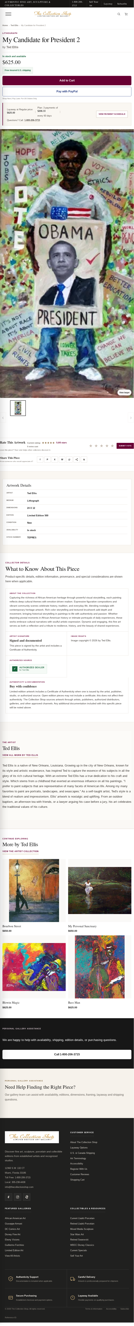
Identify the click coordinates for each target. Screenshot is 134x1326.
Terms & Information (93, 1309)
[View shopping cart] (126, 14)
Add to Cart (67, 80)
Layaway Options (79, 1147)
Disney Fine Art (12, 1234)
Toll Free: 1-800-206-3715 (17, 1177)
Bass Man (74, 1002)
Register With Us (78, 1169)
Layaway (108, 3)
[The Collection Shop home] (64, 14)
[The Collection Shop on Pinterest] (26, 1197)
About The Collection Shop (83, 1142)
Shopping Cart (77, 1179)
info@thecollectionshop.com (19, 1187)
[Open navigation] (8, 14)
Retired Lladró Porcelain (82, 1223)
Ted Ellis (14, 25)
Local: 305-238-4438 (15, 1182)
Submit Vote (125, 446)
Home (5, 25)
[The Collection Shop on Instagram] (17, 1197)
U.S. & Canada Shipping (82, 1153)
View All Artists (12, 1255)
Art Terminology (78, 1158)
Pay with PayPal (67, 91)
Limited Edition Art (14, 1250)
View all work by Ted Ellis (20, 755)
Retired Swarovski (79, 1239)
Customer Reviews (79, 1174)
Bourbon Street (11, 926)
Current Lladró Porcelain (82, 1218)
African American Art (15, 1218)
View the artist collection (20, 851)
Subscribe (122, 3)
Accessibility (76, 1163)
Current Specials (78, 1250)
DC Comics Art (12, 1229)
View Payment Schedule (112, 114)
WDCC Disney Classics (82, 1245)
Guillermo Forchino (14, 1245)
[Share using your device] (77, 459)
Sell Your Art (93, 3)
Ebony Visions (12, 1239)
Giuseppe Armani (13, 1223)
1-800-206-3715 (77, 3)
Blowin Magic (11, 1002)
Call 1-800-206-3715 (67, 1054)
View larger (124, 392)
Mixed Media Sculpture (81, 1229)
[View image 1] (18, 408)
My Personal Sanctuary (82, 926)
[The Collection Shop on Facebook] (8, 1197)
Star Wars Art (77, 1234)
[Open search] (119, 14)
